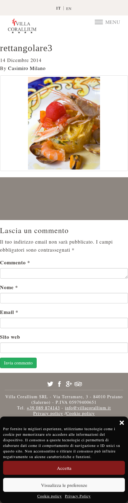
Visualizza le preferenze (64, 485)
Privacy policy (48, 413)
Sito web (10, 336)
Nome (9, 287)
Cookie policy (49, 495)
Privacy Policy (78, 495)
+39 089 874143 (43, 408)
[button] (122, 423)
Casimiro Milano (27, 68)
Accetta (64, 468)
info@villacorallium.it (88, 408)
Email (9, 311)
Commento (15, 262)
